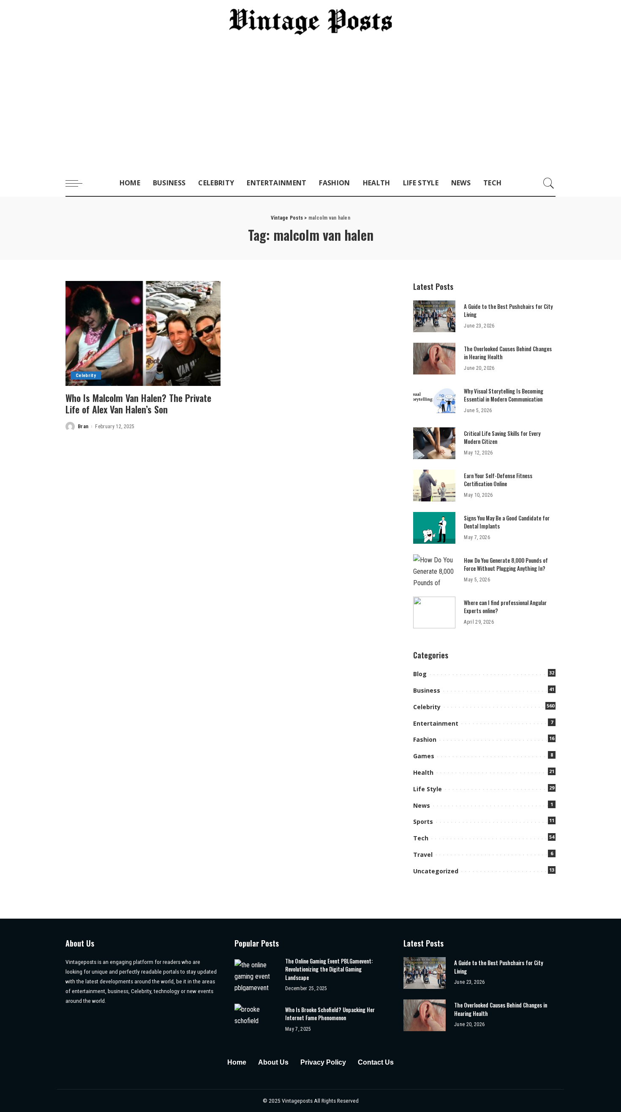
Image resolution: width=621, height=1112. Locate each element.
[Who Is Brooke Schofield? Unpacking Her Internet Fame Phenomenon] (255, 1019)
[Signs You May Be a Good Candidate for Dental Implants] (434, 528)
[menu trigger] (78, 183)
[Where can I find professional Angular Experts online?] (434, 612)
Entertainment (435, 723)
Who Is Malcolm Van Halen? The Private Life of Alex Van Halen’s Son (138, 403)
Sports (423, 821)
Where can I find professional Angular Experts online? (505, 606)
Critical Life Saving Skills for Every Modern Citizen (502, 437)
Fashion (424, 739)
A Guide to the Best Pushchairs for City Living (508, 310)
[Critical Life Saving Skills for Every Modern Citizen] (434, 443)
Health (423, 772)
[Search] (549, 183)
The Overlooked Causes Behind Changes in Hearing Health (508, 352)
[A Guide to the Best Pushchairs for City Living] (434, 316)
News (421, 805)
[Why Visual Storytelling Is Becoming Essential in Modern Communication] (434, 401)
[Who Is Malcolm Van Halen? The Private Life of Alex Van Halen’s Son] (143, 333)
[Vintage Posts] (310, 21)
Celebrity (86, 375)
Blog (420, 674)
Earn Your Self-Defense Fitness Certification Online (498, 479)
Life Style (427, 789)
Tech (420, 838)
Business (426, 690)
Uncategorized (435, 871)
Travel (423, 855)
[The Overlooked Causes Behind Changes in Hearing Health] (434, 358)
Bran (83, 426)
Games (423, 756)
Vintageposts (298, 1100)
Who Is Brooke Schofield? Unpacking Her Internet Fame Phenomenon (330, 1013)
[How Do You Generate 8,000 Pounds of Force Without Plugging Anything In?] (434, 570)
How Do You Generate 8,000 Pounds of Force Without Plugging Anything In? (506, 564)
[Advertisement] (310, 107)
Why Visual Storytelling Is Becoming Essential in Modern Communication (503, 395)
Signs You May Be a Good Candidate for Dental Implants (507, 522)
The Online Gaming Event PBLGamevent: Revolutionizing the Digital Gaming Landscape (329, 969)
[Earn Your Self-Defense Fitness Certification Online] (434, 485)
